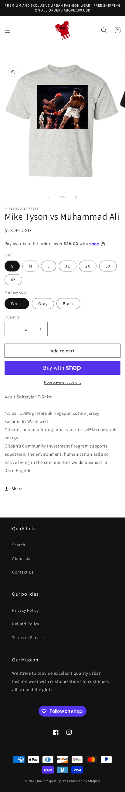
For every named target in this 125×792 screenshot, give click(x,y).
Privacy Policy (25, 610)
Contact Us (23, 572)
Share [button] (17, 488)
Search (18, 544)
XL (67, 266)
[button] (7, 30)
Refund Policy (25, 624)
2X (87, 266)
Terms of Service (28, 637)
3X (108, 266)
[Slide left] (49, 197)
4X (13, 279)
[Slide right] (76, 197)
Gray (43, 303)
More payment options (62, 382)
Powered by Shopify (84, 781)
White (17, 303)
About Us (21, 558)
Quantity (12, 317)
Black (68, 303)
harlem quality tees (52, 781)
